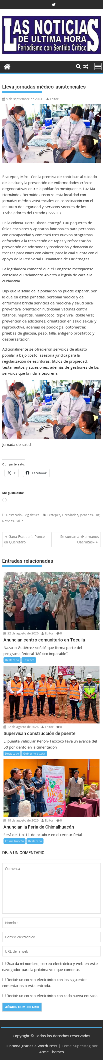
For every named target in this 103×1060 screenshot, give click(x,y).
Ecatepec (54, 515)
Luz (97, 515)
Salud (20, 521)
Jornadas (86, 515)
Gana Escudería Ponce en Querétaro (24, 539)
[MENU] (98, 66)
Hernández (70, 515)
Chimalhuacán (14, 841)
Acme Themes (51, 1051)
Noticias (8, 521)
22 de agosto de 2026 (22, 633)
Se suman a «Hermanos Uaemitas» (79, 539)
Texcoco (28, 660)
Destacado (14, 515)
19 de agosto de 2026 (22, 820)
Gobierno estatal (34, 753)
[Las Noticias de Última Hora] (7, 66)
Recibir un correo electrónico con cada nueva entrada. (52, 995)
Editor (54, 99)
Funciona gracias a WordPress (31, 1045)
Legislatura (31, 515)
